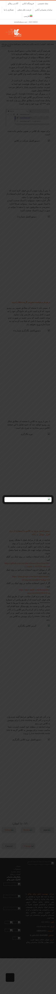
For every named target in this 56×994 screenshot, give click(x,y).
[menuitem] (28, 16)
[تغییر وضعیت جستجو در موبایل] (45, 30)
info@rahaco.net (20, 22)
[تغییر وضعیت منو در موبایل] (50, 30)
